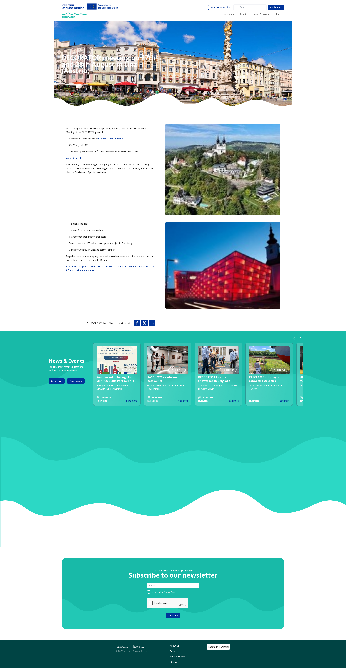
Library (278, 14)
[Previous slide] (294, 338)
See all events (75, 381)
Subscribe (173, 615)
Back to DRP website (220, 7)
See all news (56, 381)
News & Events (177, 656)
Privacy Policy (170, 592)
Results (243, 14)
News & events (261, 14)
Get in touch (276, 7)
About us (229, 14)
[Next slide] (300, 338)
